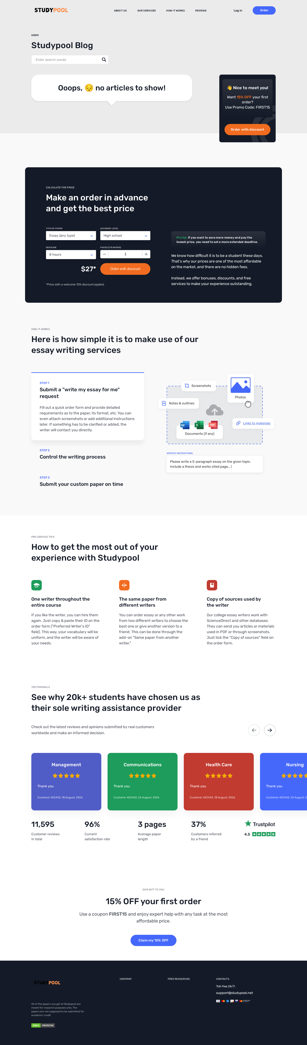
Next (270, 730)
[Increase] (146, 254)
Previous (254, 730)
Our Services (146, 10)
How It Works (175, 10)
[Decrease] (104, 254)
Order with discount (247, 129)
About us (120, 10)
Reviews (201, 10)
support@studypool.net (234, 993)
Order (264, 10)
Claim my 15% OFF (153, 940)
